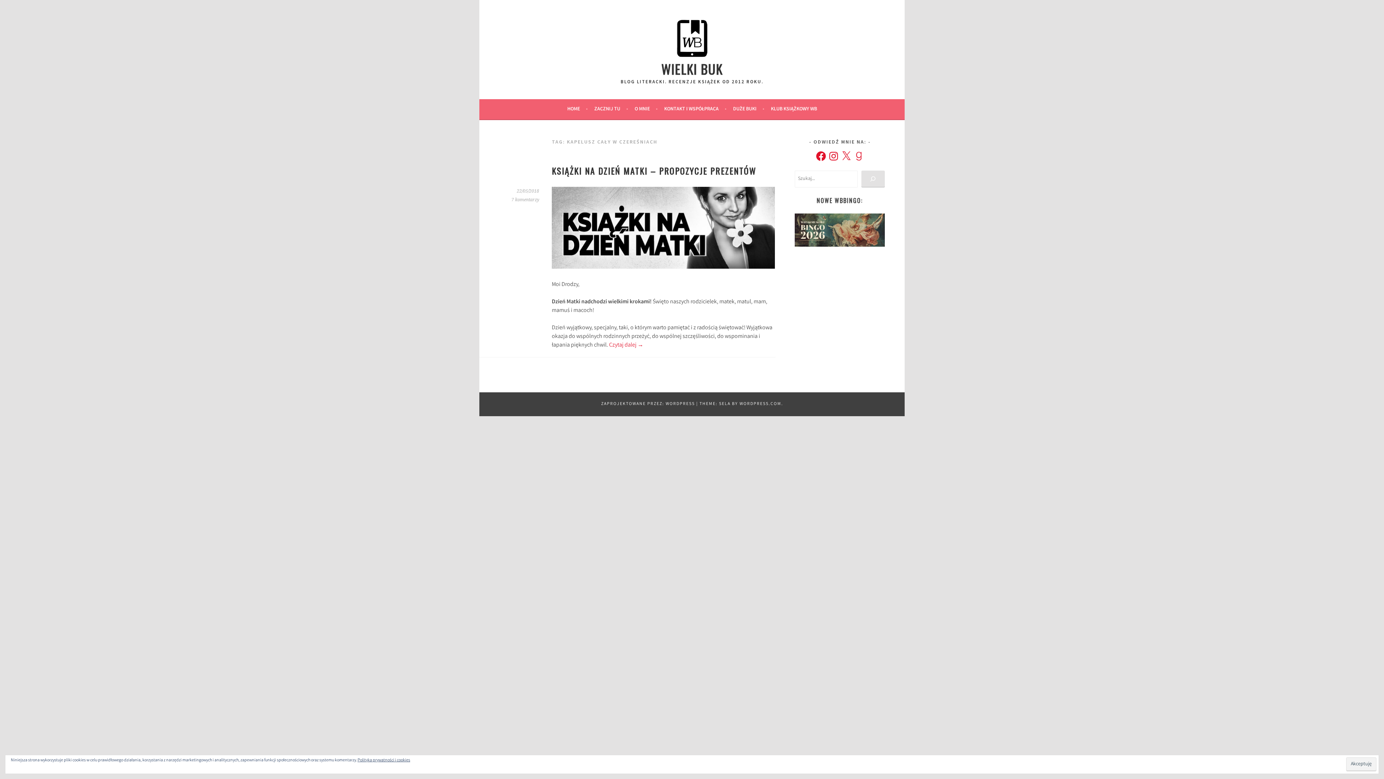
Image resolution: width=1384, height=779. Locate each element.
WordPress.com (760, 404)
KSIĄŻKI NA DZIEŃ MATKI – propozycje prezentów (654, 170)
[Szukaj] (873, 179)
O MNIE (642, 109)
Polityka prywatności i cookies (384, 760)
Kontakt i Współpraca (691, 109)
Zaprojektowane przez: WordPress (648, 404)
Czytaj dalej (626, 345)
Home (573, 109)
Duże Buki (745, 109)
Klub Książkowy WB (794, 109)
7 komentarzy (525, 199)
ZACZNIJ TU (607, 109)
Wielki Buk (692, 68)
